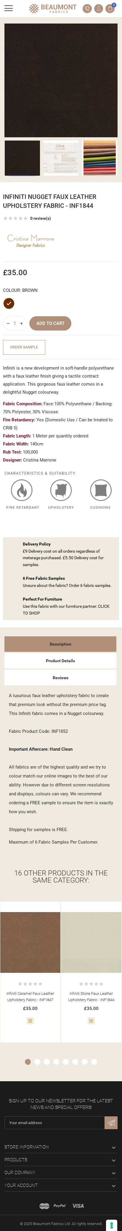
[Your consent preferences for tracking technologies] (111, 1225)
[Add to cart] (24, 907)
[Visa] (78, 1206)
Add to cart (50, 323)
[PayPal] (59, 1206)
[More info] (36, 907)
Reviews (60, 677)
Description (60, 644)
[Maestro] (44, 1206)
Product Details (60, 660)
